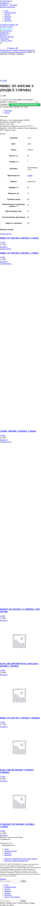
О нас (6, 849)
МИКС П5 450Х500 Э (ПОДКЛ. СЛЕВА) (19, 253)
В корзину (4, 105)
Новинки (7, 853)
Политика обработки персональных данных (20, 859)
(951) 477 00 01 (6, 41)
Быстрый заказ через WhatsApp (24, 105)
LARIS (29, 175)
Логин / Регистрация (12, 897)
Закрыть (3, 879)
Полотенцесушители (27, 50)
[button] (24, 105)
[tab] (22, 111)
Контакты (8, 855)
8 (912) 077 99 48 (6, 27)
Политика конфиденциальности (16, 861)
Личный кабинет (10, 851)
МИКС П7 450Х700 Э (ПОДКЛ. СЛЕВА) (19, 238)
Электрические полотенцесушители (13, 52)
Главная (3, 50)
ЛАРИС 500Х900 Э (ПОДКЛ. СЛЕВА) (18, 431)
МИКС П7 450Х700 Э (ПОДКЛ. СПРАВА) (20, 718)
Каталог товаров (12, 50)
